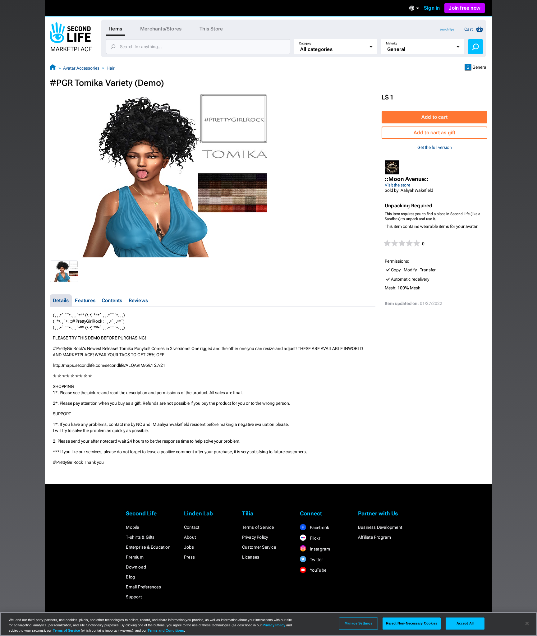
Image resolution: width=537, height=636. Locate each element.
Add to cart (434, 117)
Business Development (380, 527)
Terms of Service (258, 527)
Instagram (319, 548)
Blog (130, 576)
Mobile (132, 527)
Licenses (250, 557)
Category (305, 43)
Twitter (316, 559)
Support (133, 596)
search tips (447, 29)
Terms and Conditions (166, 630)
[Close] (527, 623)
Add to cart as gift (435, 133)
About (190, 537)
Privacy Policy (255, 537)
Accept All (465, 623)
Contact (191, 527)
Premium (134, 557)
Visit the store (397, 184)
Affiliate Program (374, 537)
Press (189, 557)
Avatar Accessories (81, 68)
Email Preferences (143, 586)
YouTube (317, 570)
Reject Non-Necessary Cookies (411, 623)
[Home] (53, 68)
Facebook (319, 527)
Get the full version (434, 147)
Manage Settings (359, 623)
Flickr (314, 538)
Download (136, 567)
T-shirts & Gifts (140, 537)
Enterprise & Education (148, 547)
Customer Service (259, 547)
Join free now (464, 8)
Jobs (189, 547)
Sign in (432, 8)
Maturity (391, 43)
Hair (111, 68)
